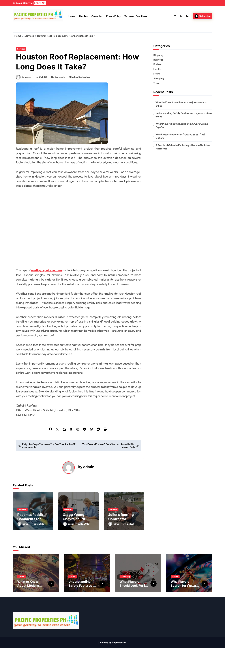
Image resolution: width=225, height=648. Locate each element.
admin (88, 467)
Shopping (158, 78)
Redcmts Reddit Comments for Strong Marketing (31, 519)
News (156, 73)
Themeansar (119, 642)
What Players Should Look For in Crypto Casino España (182, 125)
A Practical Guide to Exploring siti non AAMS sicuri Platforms (183, 147)
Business (158, 59)
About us (83, 16)
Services (21, 49)
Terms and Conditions (135, 16)
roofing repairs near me (46, 270)
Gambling (125, 576)
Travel (156, 82)
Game (21, 576)
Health (157, 69)
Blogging (158, 55)
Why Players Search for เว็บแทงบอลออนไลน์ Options (180, 136)
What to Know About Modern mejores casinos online (181, 104)
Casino (175, 576)
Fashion (157, 64)
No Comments (58, 77)
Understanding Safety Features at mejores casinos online (184, 114)
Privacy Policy (113, 16)
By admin (26, 77)
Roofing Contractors (80, 77)
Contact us (96, 16)
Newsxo (104, 642)
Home (71, 16)
